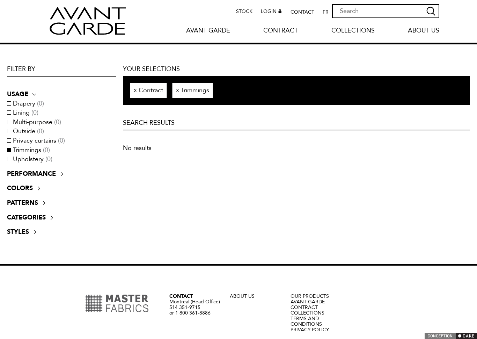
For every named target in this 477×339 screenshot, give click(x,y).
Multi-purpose (37, 122)
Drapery (28, 104)
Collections (353, 31)
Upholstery (32, 159)
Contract (280, 31)
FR (326, 12)
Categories (26, 217)
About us (423, 31)
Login (269, 12)
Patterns (22, 203)
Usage (17, 94)
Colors (20, 188)
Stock (244, 11)
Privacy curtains (39, 141)
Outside (28, 131)
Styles (18, 232)
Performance (31, 174)
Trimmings (31, 150)
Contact (302, 12)
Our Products (310, 296)
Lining (25, 113)
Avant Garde (208, 31)
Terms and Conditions (306, 321)
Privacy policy (310, 329)
